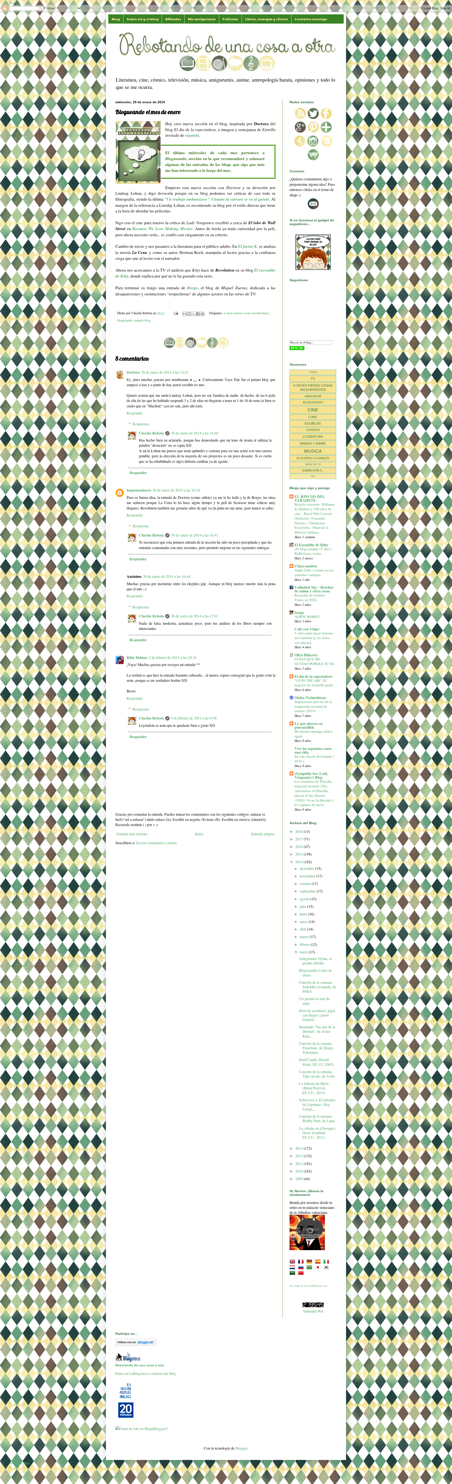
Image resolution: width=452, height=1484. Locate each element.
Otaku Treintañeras (310, 697)
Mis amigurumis (202, 19)
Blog (116, 19)
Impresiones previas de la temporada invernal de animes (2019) (313, 706)
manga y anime (313, 443)
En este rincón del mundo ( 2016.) (314, 758)
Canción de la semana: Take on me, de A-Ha (317, 1074)
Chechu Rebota (151, 433)
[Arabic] (293, 1272)
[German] (310, 1261)
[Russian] (302, 1267)
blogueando (125, 320)
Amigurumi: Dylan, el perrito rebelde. (315, 960)
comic (313, 417)
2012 (299, 1155)
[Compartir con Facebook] (198, 313)
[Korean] (327, 1267)
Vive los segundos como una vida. (313, 750)
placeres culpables (313, 458)
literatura (313, 436)
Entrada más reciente (132, 833)
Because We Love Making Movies (162, 228)
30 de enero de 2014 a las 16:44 (166, 576)
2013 (299, 1148)
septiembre (308, 891)
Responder (135, 412)
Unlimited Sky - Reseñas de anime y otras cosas (314, 589)
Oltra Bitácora (306, 654)
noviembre (308, 875)
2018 (299, 831)
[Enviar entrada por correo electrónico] (175, 313)
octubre (306, 883)
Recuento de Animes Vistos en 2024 (310, 597)
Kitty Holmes (137, 657)
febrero (305, 944)
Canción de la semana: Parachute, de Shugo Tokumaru (316, 1048)
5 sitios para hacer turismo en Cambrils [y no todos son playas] (314, 638)
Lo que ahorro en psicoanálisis (309, 725)
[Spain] (319, 1261)
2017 (299, 838)
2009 (299, 1178)
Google (14, 2)
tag (313, 476)
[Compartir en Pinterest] (202, 313)
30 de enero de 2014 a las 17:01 (194, 615)
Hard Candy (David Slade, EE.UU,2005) (316, 1061)
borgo (299, 612)
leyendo (313, 430)
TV (313, 378)
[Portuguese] (310, 1267)
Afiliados (173, 19)
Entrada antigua (262, 833)
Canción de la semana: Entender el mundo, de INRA (317, 987)
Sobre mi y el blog (142, 19)
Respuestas (141, 423)
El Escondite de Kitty (311, 544)
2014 (299, 861)
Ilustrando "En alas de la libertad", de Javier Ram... (317, 1031)
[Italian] (327, 1261)
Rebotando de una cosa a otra (139, 1365)
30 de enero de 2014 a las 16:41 (194, 535)
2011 (299, 1163)
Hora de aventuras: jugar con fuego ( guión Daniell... (317, 1015)
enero (304, 951)
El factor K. (248, 246)
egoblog (313, 423)
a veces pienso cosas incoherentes (246, 313)
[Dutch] (293, 1267)
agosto (305, 898)
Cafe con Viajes (307, 629)
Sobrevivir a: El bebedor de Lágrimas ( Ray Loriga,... (317, 1104)
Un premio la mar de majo (314, 1000)
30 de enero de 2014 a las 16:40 (194, 432)
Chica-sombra (306, 566)
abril (303, 928)
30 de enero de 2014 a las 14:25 (164, 372)
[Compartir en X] (193, 313)
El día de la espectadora (313, 676)
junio (304, 913)
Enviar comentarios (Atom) (156, 842)
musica (313, 451)
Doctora (133, 372)
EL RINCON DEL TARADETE (310, 498)
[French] (302, 1261)
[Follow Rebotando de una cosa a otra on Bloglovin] (135, 1344)
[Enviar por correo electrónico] (184, 313)
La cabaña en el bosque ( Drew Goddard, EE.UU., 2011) (317, 1133)
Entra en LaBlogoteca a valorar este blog (145, 1373)
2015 (299, 854)
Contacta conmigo (311, 19)
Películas (230, 19)
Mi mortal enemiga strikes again (314, 733)
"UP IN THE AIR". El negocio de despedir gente (314, 682)
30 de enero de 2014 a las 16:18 (176, 490)
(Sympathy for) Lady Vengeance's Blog (311, 775)
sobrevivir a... (313, 470)
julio (303, 906)
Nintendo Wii (313, 1311)
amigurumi (313, 396)
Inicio (199, 833)
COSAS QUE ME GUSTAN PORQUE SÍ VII (314, 661)
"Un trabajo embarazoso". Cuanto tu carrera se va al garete (216, 199)
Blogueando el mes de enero (315, 972)
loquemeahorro (139, 490)
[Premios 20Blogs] (126, 1418)
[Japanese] (319, 1267)
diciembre (307, 868)
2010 (299, 1171)
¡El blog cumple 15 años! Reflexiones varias (313, 551)
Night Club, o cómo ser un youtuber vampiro (314, 572)
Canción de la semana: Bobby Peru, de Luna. (317, 1118)
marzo (305, 936)
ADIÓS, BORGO (307, 616)
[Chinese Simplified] (302, 1272)
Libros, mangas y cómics (266, 19)
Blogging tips (19, 1462)
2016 (299, 846)
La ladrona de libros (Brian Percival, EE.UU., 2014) (314, 1088)
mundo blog (142, 320)
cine (312, 409)
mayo (304, 921)
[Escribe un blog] (189, 313)
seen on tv (313, 464)
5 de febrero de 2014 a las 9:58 (194, 717)
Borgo (192, 288)
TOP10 (313, 372)
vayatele (192, 135)
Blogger (241, 1448)
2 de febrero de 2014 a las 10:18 (172, 657)
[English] (293, 1261)
